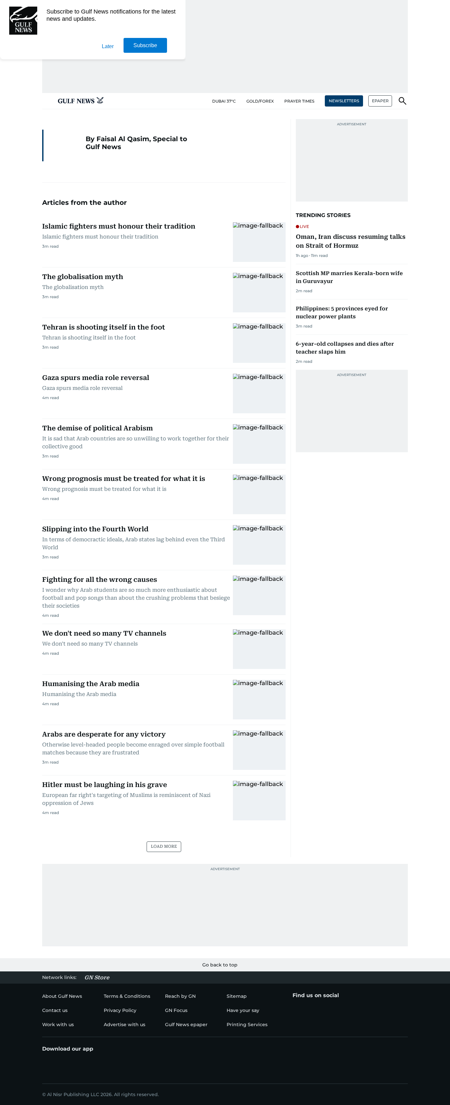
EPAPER (380, 100)
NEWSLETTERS (344, 100)
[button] (47, 101)
